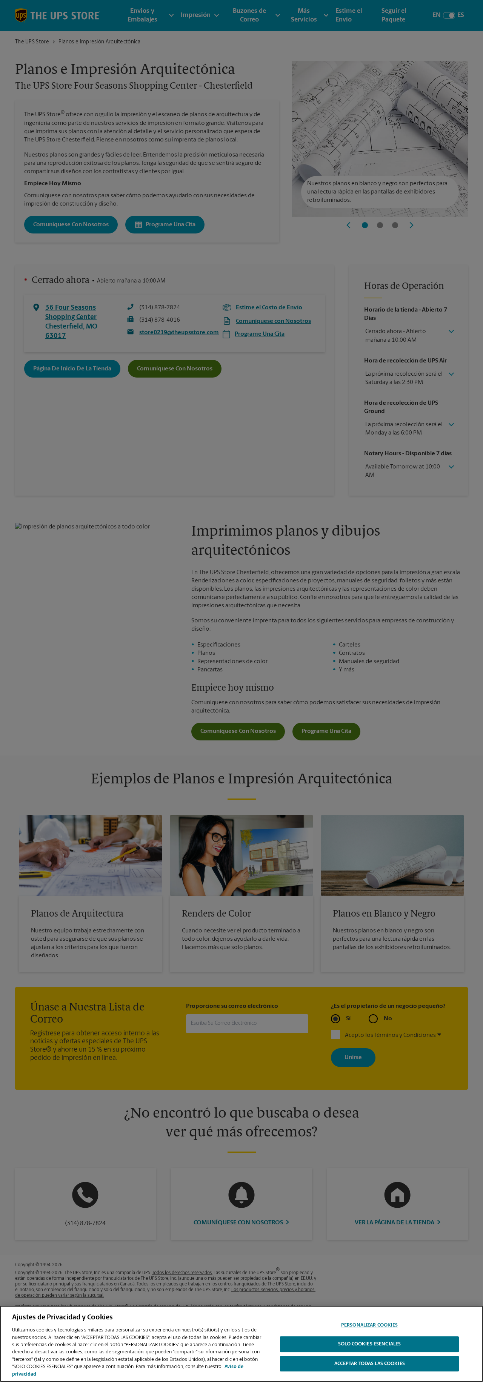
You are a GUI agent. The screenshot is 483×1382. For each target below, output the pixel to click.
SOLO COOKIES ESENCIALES (369, 1344)
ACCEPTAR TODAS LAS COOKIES (369, 1364)
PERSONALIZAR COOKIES (369, 1325)
